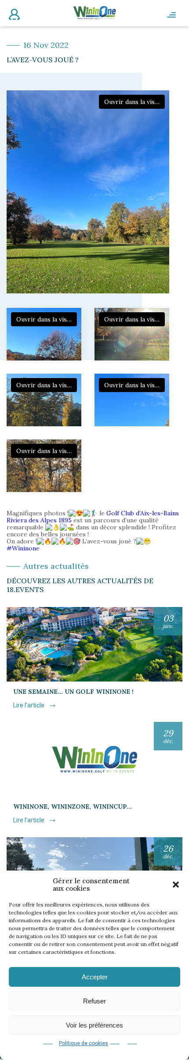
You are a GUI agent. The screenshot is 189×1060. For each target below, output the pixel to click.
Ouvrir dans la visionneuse (134, 102)
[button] (175, 884)
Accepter (95, 977)
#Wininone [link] (23, 548)
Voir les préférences (94, 1025)
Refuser (94, 1001)
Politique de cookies (83, 1043)
